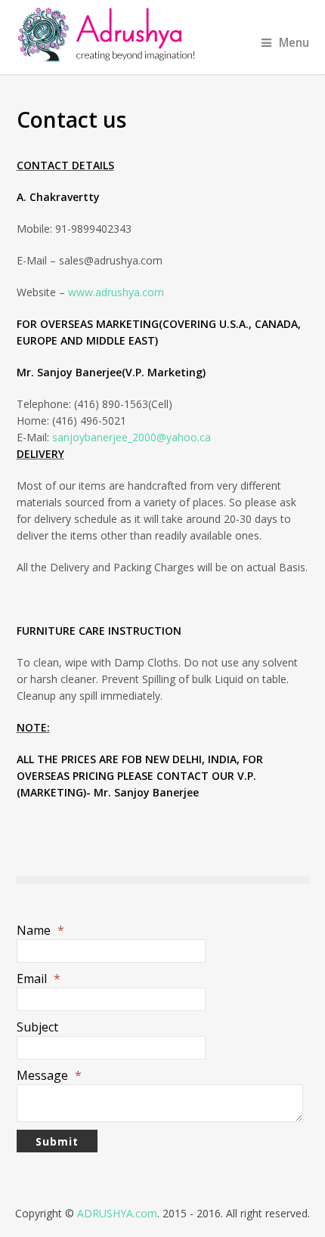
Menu (294, 43)
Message (49, 1075)
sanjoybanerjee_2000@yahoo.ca (131, 437)
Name (40, 930)
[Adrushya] (163, 34)
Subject (37, 1027)
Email (38, 978)
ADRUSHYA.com (117, 1213)
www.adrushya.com (116, 292)
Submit (57, 1141)
